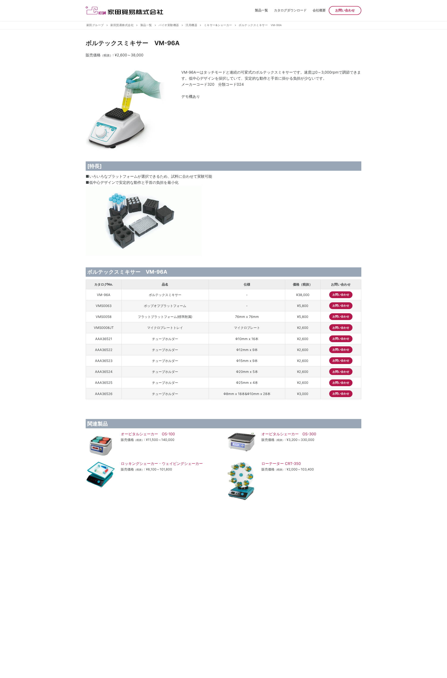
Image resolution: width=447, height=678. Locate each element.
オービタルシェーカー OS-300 (294, 434)
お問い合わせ (340, 294)
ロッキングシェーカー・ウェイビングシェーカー (162, 463)
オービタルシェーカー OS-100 (153, 434)
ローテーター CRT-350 (284, 463)
